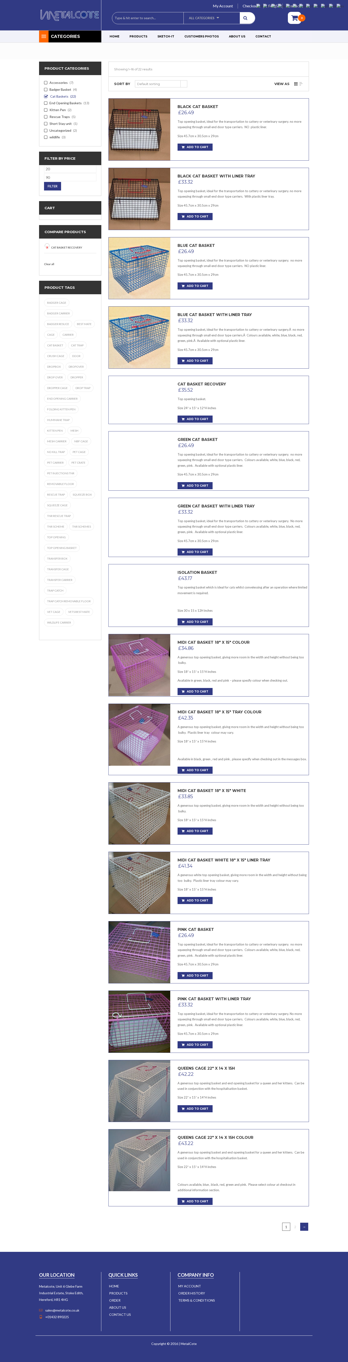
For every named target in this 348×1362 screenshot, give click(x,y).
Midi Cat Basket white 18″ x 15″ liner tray (224, 860)
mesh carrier (57, 441)
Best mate (84, 324)
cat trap (77, 345)
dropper (77, 377)
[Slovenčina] (333, 6)
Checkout (251, 6)
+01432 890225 (57, 1317)
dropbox (54, 366)
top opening (56, 537)
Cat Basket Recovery (66, 247)
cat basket (55, 345)
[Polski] (302, 6)
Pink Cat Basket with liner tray (214, 999)
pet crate (78, 462)
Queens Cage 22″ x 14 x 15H (206, 1068)
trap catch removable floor (69, 601)
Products (138, 36)
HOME (114, 1286)
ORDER (114, 1300)
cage (51, 334)
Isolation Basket (197, 572)
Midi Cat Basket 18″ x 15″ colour (214, 642)
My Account (223, 6)
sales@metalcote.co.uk (62, 1310)
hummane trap (58, 420)
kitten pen (55, 430)
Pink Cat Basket (196, 929)
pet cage (79, 452)
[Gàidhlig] (325, 6)
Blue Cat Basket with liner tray (215, 314)
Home (114, 36)
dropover (76, 366)
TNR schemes (81, 526)
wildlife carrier (59, 622)
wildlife (54, 137)
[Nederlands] (259, 6)
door (76, 356)
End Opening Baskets (65, 103)
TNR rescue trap (59, 516)
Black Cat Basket (198, 106)
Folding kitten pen (61, 409)
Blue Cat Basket (196, 245)
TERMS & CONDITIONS (196, 1300)
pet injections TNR (60, 473)
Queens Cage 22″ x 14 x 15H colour (215, 1137)
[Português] (310, 6)
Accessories (58, 83)
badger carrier (58, 313)
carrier (68, 334)
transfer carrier (59, 580)
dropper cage (57, 388)
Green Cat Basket (198, 439)
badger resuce (58, 324)
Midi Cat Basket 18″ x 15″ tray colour (219, 712)
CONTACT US (120, 1314)
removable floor (60, 484)
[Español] (340, 6)
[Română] (317, 6)
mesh (74, 430)
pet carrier (55, 462)
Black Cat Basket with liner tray (216, 176)
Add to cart (197, 147)
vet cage (53, 612)
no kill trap (56, 452)
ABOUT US (117, 1307)
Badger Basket (60, 89)
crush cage (55, 356)
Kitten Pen (57, 110)
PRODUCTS (118, 1293)
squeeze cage (57, 505)
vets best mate (79, 612)
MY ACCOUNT (189, 1286)
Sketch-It (165, 36)
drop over (55, 377)
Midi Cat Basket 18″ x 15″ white (212, 790)
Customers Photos (201, 36)
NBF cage (81, 441)
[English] (267, 6)
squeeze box (82, 494)
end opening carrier (62, 398)
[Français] (274, 6)
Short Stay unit (60, 124)
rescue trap (56, 494)
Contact (263, 36)
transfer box (57, 558)
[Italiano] (296, 6)
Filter (53, 186)
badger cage (56, 302)
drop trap (83, 388)
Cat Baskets (59, 96)
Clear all (49, 264)
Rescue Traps (59, 117)
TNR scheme (55, 526)
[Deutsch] (282, 6)
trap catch (55, 590)
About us (237, 36)
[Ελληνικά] (289, 6)
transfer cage (58, 569)
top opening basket (62, 548)
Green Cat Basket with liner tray (216, 506)
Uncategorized (60, 130)
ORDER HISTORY (191, 1293)
